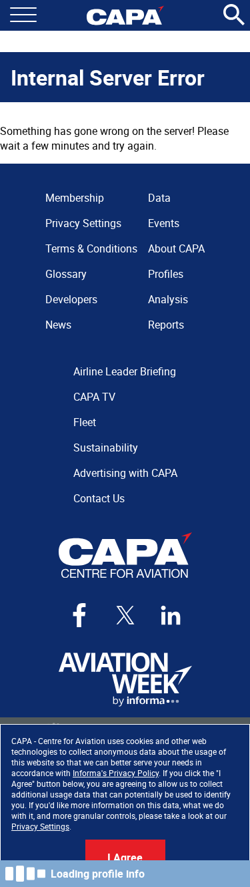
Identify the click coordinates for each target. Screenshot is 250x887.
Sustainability (105, 447)
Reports (166, 324)
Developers (71, 299)
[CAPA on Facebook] (79, 615)
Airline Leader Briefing (124, 371)
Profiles (165, 274)
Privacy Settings (40, 826)
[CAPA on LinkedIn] (171, 615)
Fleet (84, 422)
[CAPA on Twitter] (125, 615)
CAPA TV (94, 396)
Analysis (168, 299)
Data (159, 197)
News (58, 324)
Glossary (66, 274)
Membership (74, 197)
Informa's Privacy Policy (116, 772)
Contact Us (99, 498)
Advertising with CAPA (125, 473)
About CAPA (176, 248)
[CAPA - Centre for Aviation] (125, 15)
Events (163, 223)
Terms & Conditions (91, 248)
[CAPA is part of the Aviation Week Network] (125, 679)
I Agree (125, 857)
